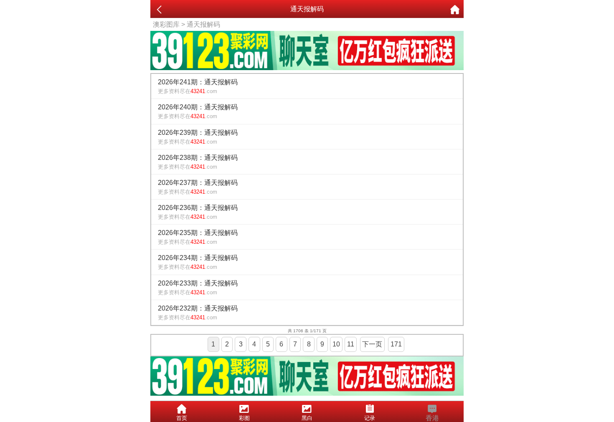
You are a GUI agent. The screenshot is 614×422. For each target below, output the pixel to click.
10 (336, 344)
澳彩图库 (166, 24)
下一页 (372, 344)
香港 (432, 418)
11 (350, 344)
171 (396, 344)
